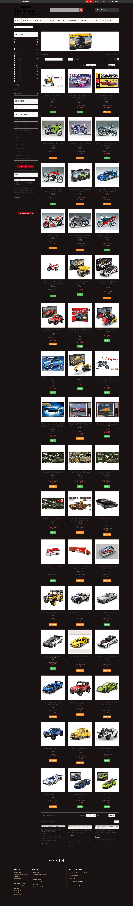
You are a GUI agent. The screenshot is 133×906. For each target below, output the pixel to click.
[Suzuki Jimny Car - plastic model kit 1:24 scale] (80, 175)
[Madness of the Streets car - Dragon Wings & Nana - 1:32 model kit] (80, 81)
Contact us (97, 1)
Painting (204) (20, 144)
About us (16, 888)
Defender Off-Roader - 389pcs (53, 612)
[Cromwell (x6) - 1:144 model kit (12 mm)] (53, 503)
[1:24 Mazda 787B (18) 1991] (53, 779)
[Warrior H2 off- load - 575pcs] (80, 597)
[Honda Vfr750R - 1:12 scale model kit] (107, 221)
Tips (102, 20)
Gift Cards (89, 1)
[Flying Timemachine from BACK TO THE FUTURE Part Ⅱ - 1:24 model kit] (53, 409)
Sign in (116, 1)
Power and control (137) (23, 155)
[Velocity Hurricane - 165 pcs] (107, 779)
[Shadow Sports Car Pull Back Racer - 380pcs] (53, 687)
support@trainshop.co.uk (81, 885)
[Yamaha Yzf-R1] (53, 221)
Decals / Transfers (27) (22, 123)
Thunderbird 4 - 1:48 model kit (107, 424)
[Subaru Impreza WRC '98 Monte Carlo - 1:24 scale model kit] (107, 175)
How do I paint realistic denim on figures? (50, 830)
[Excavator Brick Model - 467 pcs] (80, 363)
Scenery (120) (20, 148)
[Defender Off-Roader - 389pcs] (53, 597)
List (118, 60)
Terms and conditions (20, 885)
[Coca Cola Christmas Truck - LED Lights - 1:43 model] (80, 551)
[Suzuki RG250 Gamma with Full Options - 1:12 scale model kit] (53, 267)
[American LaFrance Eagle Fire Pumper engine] (107, 551)
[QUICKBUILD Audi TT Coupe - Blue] (53, 363)
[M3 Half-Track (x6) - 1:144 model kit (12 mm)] (107, 457)
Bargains (84, 20)
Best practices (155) (22, 162)
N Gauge (38, 20)
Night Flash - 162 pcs (80, 794)
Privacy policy (18, 894)
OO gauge (27, 20)
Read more (17, 197)
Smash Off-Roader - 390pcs (53, 748)
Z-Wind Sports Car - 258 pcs (53, 656)
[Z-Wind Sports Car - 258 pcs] (53, 641)
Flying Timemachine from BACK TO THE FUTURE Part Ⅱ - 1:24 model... (53, 426)
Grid (115, 60)
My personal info (37, 881)
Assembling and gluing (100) (24, 134)
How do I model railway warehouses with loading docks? (106, 832)
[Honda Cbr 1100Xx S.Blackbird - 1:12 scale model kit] (80, 221)
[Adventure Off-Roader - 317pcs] (80, 687)
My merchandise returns (40, 874)
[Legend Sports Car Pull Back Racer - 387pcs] (107, 687)
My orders (36, 872)
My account (36, 869)
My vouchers (36, 884)
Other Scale (49, 20)
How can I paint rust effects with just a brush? (80, 831)
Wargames (73, 20)
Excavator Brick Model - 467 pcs (80, 378)
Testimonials (17, 878)
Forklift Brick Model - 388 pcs (107, 330)
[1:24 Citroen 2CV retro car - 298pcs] (80, 734)
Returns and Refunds (19, 883)
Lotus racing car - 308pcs (107, 612)
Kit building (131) (21, 119)
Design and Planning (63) (23, 130)
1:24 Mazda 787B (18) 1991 (53, 794)
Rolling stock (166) (21, 137)
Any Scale (61, 20)
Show (65, 59)
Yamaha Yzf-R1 (53, 235)
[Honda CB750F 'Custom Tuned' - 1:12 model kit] (107, 129)
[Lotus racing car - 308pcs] (107, 597)
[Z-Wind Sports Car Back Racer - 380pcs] (107, 641)
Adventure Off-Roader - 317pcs (80, 702)
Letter (94, 20)
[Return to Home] (15, 27)
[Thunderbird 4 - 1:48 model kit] (107, 409)
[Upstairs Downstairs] (30, 10)
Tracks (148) (20, 151)
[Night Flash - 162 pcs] (80, 779)
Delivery (16, 881)
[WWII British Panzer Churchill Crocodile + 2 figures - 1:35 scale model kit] (80, 503)
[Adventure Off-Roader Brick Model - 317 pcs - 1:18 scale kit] (53, 315)
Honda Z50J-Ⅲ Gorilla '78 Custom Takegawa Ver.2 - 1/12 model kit (53, 98)
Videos (109, 20)
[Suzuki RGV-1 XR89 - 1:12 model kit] (80, 129)
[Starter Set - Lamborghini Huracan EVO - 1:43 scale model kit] (80, 315)
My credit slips (37, 877)
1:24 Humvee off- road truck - (107, 748)
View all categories (26, 166)
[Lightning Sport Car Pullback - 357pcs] (80, 641)
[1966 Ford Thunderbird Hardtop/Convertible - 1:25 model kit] (107, 81)
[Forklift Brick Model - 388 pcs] (107, 315)
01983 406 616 (82, 881)
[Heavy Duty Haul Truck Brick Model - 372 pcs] (80, 267)
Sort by (43, 59)
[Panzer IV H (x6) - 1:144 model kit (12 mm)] (80, 457)
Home (17, 20)
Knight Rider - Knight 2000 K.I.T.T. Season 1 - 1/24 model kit (107, 520)
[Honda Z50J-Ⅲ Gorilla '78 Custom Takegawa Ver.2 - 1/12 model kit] (53, 81)
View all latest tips (26, 213)
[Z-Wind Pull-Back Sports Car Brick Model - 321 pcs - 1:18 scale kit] (107, 267)
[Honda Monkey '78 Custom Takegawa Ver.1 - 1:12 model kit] (107, 363)
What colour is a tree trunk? (23, 184)
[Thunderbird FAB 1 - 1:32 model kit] (80, 409)
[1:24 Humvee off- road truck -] (107, 734)
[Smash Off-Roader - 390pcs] (53, 734)
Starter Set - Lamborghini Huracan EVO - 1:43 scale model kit (80, 332)
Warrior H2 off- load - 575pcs (80, 612)
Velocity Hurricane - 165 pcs (107, 794)
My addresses (37, 879)
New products (17, 872)
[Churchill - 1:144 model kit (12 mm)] (53, 457)
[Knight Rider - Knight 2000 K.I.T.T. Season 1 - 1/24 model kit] (107, 503)
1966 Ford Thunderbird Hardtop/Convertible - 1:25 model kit (107, 98)
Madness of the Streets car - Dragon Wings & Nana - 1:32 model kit (80, 98)
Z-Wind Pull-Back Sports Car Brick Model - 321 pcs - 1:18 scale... (107, 284)
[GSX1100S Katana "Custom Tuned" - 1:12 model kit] (53, 175)
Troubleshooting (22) (22, 141)
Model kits (21, 27)
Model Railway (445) (22, 127)
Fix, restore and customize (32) (25, 158)
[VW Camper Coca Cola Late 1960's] (53, 551)
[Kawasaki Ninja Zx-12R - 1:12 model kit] (53, 129)
